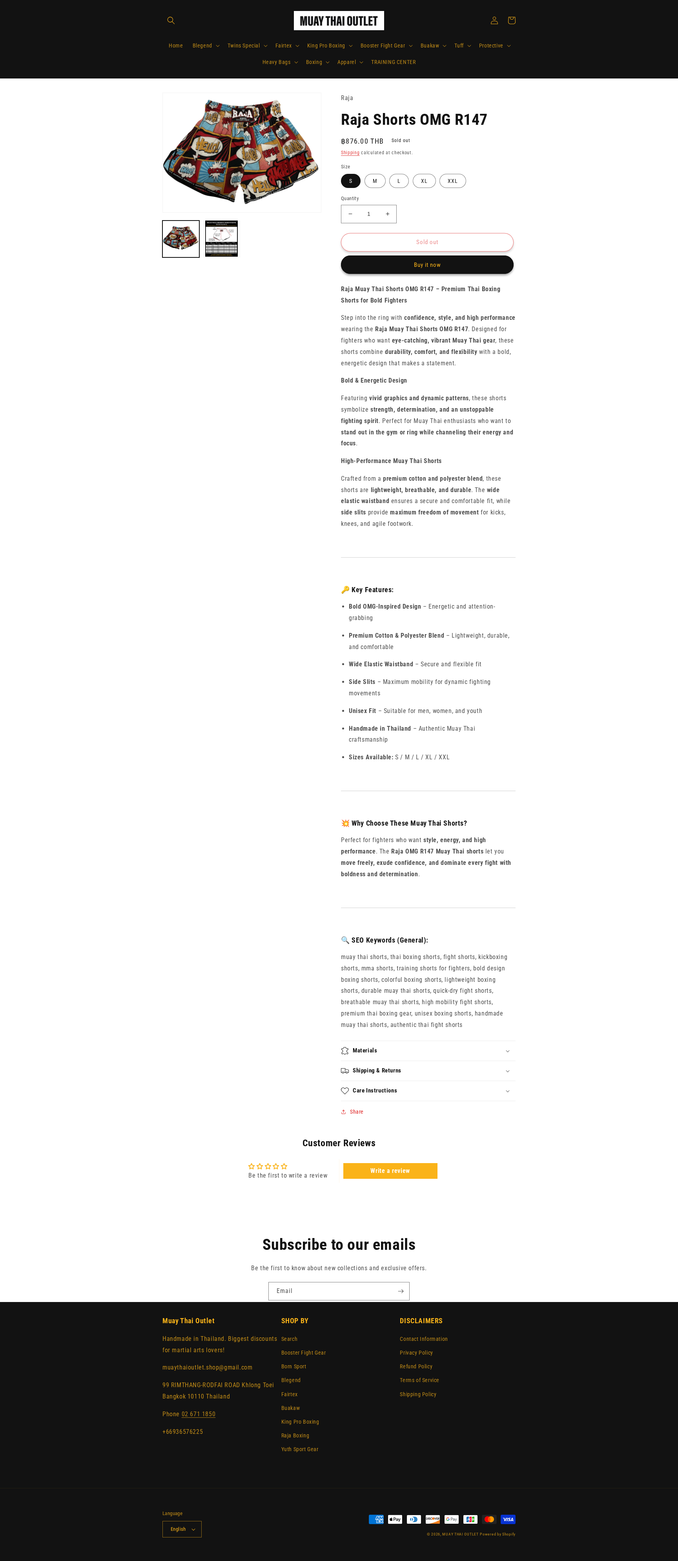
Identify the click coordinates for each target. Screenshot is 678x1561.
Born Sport (293, 1366)
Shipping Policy (418, 1394)
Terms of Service (419, 1380)
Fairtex (289, 1394)
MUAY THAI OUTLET (460, 1534)
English (178, 1529)
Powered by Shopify (498, 1534)
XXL (453, 181)
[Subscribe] (400, 1291)
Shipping (350, 152)
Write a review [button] (390, 1170)
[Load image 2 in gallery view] (221, 238)
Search (289, 1339)
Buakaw (290, 1408)
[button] (171, 20)
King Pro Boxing (300, 1422)
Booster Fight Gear (303, 1352)
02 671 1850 (199, 1414)
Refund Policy (416, 1366)
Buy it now (427, 264)
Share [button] (357, 1112)
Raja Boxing (295, 1435)
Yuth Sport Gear (300, 1449)
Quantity (350, 198)
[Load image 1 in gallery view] (180, 238)
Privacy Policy (416, 1352)
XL (424, 181)
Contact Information (424, 1339)
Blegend (291, 1380)
